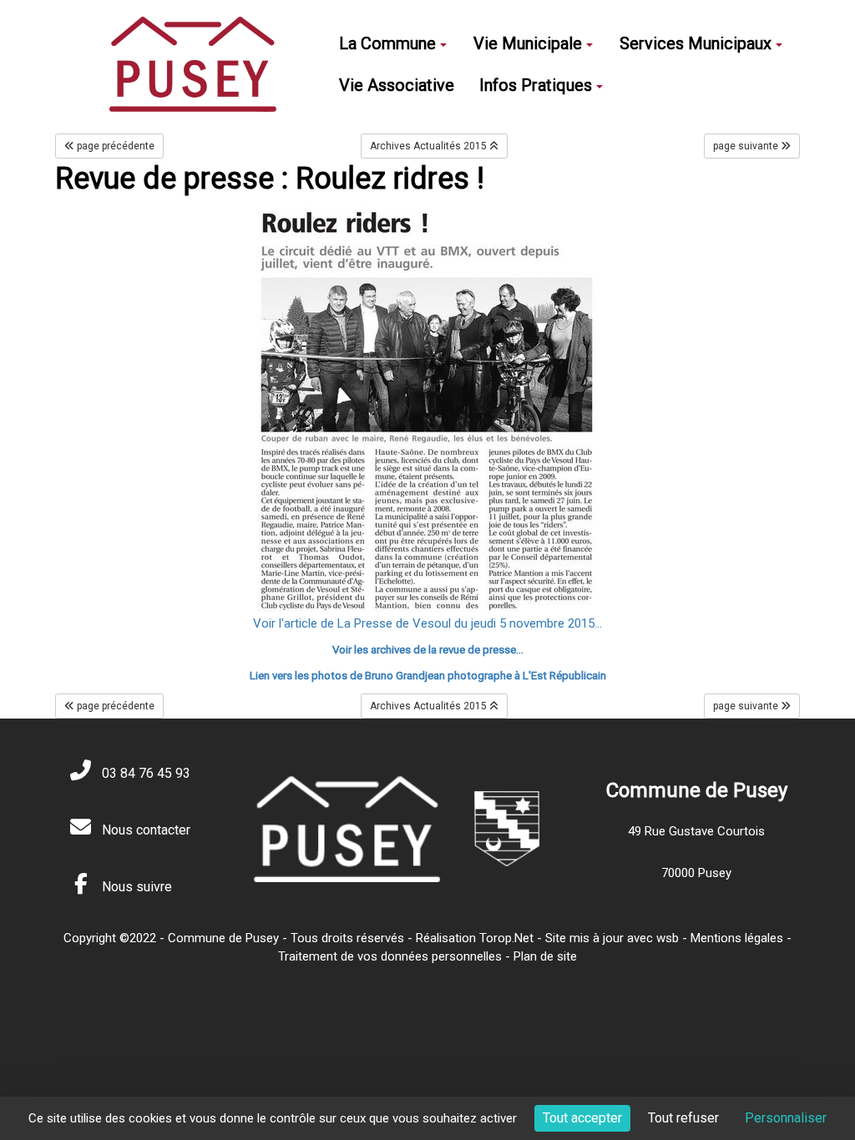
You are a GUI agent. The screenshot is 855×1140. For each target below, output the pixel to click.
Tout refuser (683, 1118)
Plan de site (545, 956)
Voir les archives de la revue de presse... (428, 649)
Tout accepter (582, 1118)
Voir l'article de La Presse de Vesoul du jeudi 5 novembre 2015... (427, 623)
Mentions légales (737, 938)
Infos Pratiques (535, 85)
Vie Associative (396, 85)
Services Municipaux (696, 43)
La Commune (387, 43)
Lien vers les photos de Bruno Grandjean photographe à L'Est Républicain (428, 675)
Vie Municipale (527, 43)
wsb (667, 938)
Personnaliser (786, 1118)
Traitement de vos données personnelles (390, 956)
